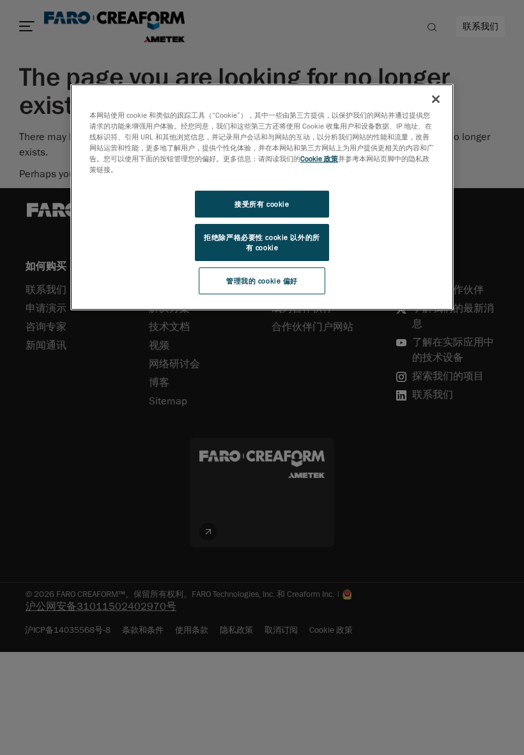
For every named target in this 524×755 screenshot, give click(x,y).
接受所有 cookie (262, 204)
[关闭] (436, 99)
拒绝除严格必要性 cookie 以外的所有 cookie (262, 242)
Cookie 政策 (319, 158)
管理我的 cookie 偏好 (262, 280)
